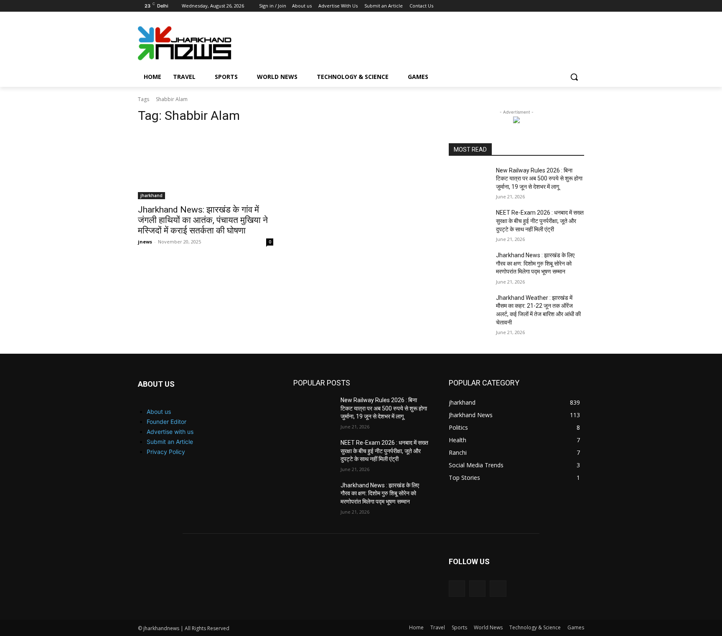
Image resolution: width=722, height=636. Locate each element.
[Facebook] (544, 6)
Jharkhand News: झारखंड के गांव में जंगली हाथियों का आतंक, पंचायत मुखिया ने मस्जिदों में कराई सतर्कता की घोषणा (203, 220)
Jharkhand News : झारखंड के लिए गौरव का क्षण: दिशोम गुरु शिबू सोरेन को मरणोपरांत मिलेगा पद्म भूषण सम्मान (535, 263)
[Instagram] (556, 6)
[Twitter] (567, 6)
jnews (145, 241)
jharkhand (151, 195)
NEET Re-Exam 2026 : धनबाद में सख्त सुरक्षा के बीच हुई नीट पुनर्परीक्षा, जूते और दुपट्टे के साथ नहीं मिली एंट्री (540, 220)
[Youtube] (579, 6)
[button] (574, 77)
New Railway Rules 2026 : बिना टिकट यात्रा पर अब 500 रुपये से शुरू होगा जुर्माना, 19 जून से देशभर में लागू (539, 178)
